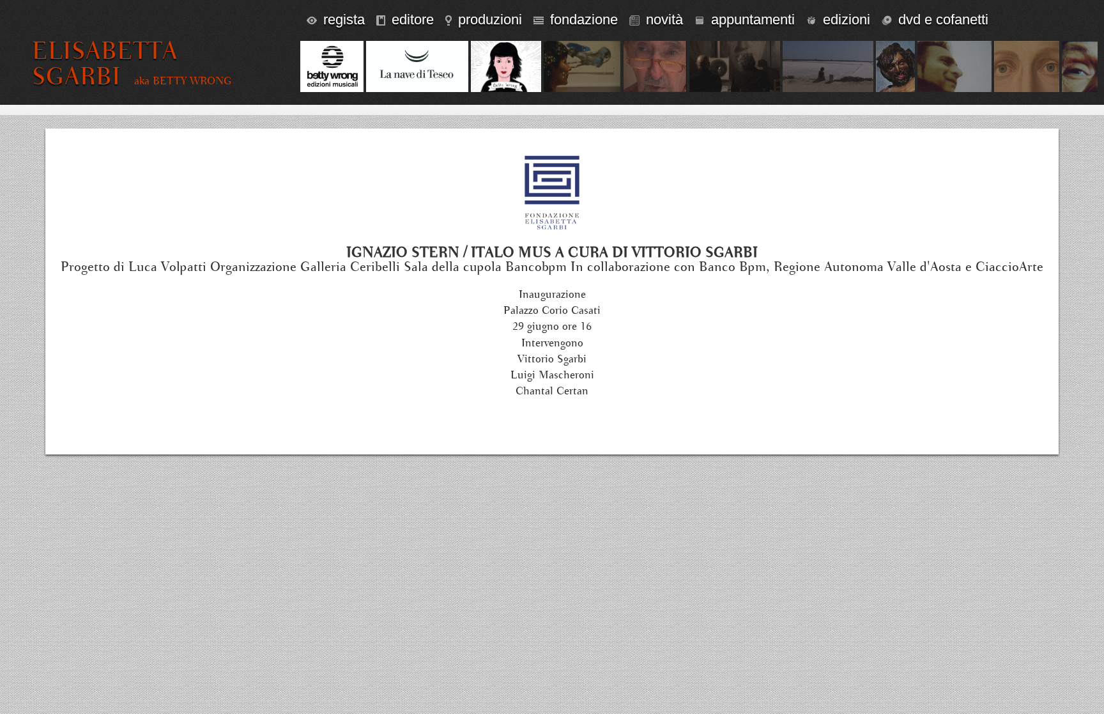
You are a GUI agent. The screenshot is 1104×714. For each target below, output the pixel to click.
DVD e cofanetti (943, 19)
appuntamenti (753, 19)
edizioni (846, 19)
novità (664, 19)
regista (344, 19)
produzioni (490, 19)
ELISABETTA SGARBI (105, 64)
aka (183, 81)
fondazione (584, 19)
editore (413, 19)
